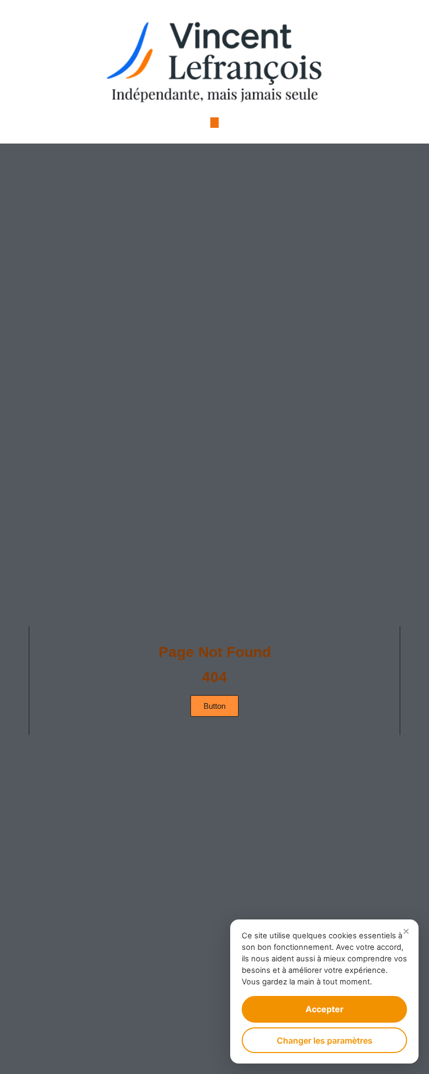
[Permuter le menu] (214, 122)
